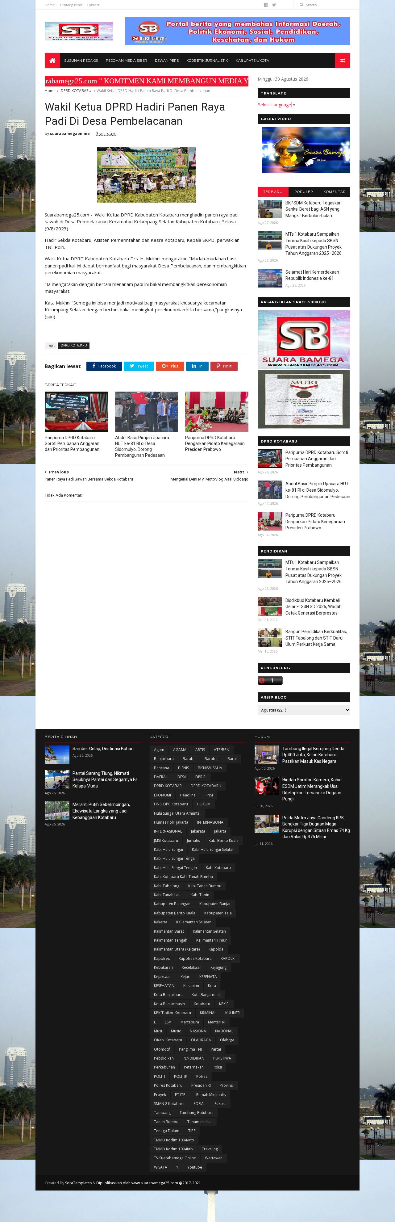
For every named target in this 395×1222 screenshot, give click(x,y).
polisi (217, 1067)
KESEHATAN (164, 985)
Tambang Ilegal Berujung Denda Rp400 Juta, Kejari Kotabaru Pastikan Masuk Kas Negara (313, 755)
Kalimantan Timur (211, 940)
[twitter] (274, 5)
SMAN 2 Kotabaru (169, 1103)
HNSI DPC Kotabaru (171, 804)
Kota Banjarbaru (168, 994)
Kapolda (216, 949)
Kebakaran (163, 967)
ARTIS (200, 749)
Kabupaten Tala (218, 913)
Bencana (161, 768)
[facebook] (266, 5)
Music (176, 1031)
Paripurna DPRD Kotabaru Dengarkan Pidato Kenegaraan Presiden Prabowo (215, 443)
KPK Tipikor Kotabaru (172, 1012)
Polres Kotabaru (168, 1085)
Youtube (194, 1167)
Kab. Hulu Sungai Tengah (175, 867)
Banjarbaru (164, 758)
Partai (216, 1049)
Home (50, 4)
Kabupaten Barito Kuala (174, 913)
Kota (212, 985)
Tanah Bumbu (166, 1121)
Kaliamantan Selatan (193, 922)
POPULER (303, 192)
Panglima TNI (190, 1049)
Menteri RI (216, 1022)
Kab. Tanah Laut (168, 894)
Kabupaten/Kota (252, 60)
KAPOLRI (228, 958)
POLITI (159, 1076)
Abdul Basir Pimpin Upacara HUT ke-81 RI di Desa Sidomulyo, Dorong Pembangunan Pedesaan (142, 446)
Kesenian (191, 985)
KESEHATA (208, 976)
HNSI (209, 795)
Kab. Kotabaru (218, 867)
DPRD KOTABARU (76, 90)
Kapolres (162, 958)
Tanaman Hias (199, 1121)
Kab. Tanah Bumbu (204, 885)
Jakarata (198, 831)
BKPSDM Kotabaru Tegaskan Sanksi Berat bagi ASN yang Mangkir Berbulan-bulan (313, 209)
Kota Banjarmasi (206, 994)
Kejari (185, 976)
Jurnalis (193, 840)
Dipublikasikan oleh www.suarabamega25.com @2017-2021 (148, 1183)
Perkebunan (164, 1067)
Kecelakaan (192, 967)
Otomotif (162, 1049)
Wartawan (213, 1158)
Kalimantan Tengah (170, 940)
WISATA (160, 1167)
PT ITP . (181, 1094)
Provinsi (227, 1085)
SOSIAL (199, 1103)
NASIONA (198, 1031)
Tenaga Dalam (166, 1130)
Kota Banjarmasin (169, 1003)
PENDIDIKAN (193, 1058)
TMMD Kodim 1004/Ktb (174, 1140)
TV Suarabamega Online (175, 1158)
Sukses (220, 1103)
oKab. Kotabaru (168, 1040)
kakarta (160, 922)
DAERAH (161, 776)
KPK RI (224, 1003)
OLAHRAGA (201, 1040)
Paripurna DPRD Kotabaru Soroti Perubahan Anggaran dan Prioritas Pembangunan (72, 443)
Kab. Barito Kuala (224, 840)
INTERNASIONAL (168, 831)
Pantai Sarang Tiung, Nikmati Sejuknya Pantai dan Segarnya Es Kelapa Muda (105, 779)
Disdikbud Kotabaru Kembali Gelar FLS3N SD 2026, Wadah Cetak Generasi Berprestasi (313, 606)
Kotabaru (202, 1003)
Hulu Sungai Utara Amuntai (177, 813)
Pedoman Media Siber (126, 60)
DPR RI (200, 776)
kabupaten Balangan (172, 903)
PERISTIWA (222, 1058)
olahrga (227, 1040)
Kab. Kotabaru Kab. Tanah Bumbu (183, 876)
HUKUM (203, 804)
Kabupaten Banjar (215, 903)
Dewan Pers (167, 60)
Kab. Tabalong (166, 885)
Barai (232, 758)
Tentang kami (71, 4)
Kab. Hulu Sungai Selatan (213, 849)
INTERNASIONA (210, 822)
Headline (188, 795)
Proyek (160, 1094)
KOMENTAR (334, 192)
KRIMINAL (208, 1012)
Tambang (162, 1112)
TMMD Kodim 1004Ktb (173, 1149)
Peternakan (194, 1067)
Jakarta (220, 831)
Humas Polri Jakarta (171, 822)
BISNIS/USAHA (210, 768)
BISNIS (183, 768)
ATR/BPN (221, 749)
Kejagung (218, 967)
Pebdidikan (164, 1058)
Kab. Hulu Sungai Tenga (174, 858)
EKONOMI (162, 795)
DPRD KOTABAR (168, 785)
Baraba (189, 758)
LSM (168, 1022)
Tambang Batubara (197, 1112)
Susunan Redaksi (81, 60)
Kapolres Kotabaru (195, 958)
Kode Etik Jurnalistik (207, 60)
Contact (93, 4)
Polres (201, 1076)
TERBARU (273, 192)
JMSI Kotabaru (166, 840)
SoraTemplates (78, 1183)
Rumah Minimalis (211, 1094)
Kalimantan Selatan (209, 931)
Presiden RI (201, 1085)
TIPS (191, 1130)
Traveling (210, 1149)
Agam (159, 749)
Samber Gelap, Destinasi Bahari (103, 748)
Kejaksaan (163, 976)
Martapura (190, 1022)
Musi (158, 1031)
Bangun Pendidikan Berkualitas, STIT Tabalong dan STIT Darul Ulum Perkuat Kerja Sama (316, 638)
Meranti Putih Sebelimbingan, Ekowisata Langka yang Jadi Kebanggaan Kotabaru (101, 811)
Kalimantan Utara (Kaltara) (177, 949)
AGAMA (179, 749)
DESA (181, 776)
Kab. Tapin (200, 894)
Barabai (211, 758)
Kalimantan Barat (169, 931)
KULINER (232, 1012)
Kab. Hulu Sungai (168, 849)
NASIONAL (224, 1031)
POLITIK (180, 1076)
